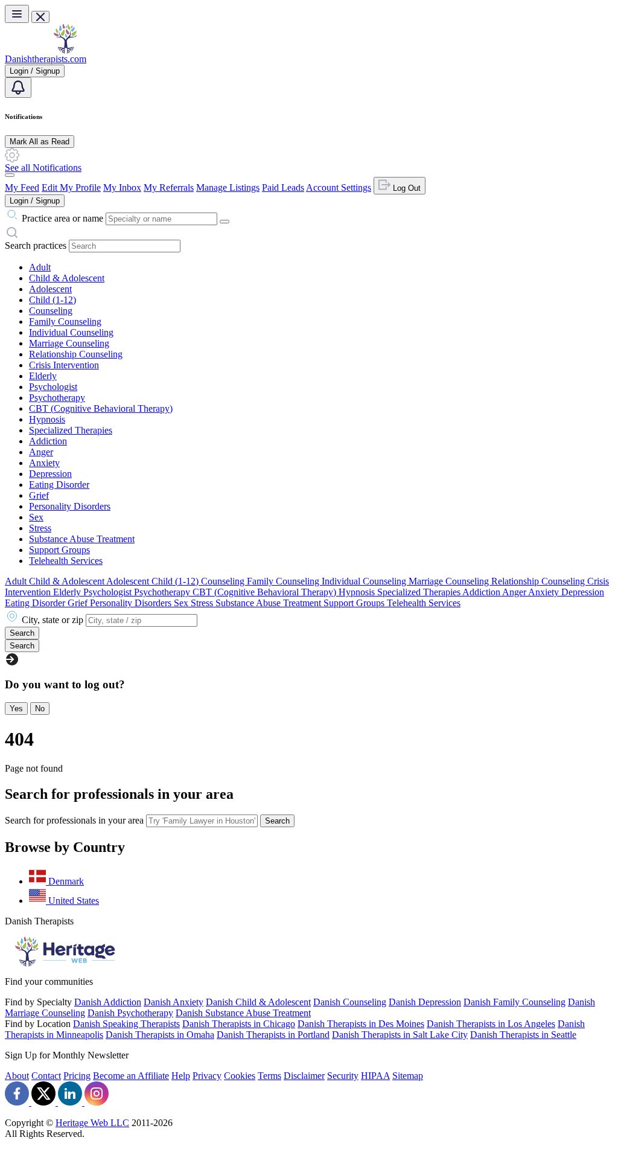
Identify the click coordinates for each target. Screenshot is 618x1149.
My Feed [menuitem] (22, 187)
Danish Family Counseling (514, 1002)
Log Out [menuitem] (405, 188)
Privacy (207, 1076)
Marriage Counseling (69, 343)
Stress (40, 528)
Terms (269, 1076)
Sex (36, 517)
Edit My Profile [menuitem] (71, 187)
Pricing (77, 1076)
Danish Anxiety (173, 1002)
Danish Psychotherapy (130, 1013)
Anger (41, 452)
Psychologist (53, 387)
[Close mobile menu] (40, 17)
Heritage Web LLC (92, 1123)
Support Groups (59, 550)
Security (342, 1076)
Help (180, 1076)
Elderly (43, 376)
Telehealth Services (66, 560)
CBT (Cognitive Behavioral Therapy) (101, 408)
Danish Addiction (107, 1002)
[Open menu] (17, 14)
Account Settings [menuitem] (338, 187)
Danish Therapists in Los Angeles (491, 1024)
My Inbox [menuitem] (122, 187)
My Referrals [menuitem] (169, 187)
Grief (39, 495)
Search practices (35, 245)
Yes (16, 708)
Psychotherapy (57, 397)
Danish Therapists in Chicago (238, 1024)
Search (277, 820)
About (17, 1076)
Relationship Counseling (76, 354)
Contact (46, 1076)
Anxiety (44, 463)
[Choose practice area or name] (224, 221)
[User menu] (9, 175)
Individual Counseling (71, 332)
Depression (50, 474)
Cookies (239, 1076)
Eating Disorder (59, 484)
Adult (40, 267)
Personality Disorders (69, 506)
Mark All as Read (39, 141)
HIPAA (375, 1076)
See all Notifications (43, 167)
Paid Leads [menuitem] (283, 187)
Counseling (50, 311)
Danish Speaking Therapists (126, 1024)
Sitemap (407, 1076)
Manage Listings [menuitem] (228, 187)
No (40, 708)
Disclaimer (304, 1076)
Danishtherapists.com (45, 59)
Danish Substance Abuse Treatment (243, 1013)
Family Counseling (65, 321)
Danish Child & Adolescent (258, 1002)
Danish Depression (425, 1002)
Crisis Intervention (64, 365)
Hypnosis (47, 419)
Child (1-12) (52, 300)
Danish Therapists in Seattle (523, 1034)
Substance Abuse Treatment (82, 539)
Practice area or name (62, 218)
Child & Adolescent (66, 278)
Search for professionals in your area (74, 820)
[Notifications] (18, 87)
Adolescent (50, 289)
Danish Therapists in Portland (273, 1034)
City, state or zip (52, 620)
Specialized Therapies (70, 430)
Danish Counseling (349, 1002)
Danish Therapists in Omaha (160, 1034)
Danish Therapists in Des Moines (361, 1024)
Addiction (48, 441)
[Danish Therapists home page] (65, 50)
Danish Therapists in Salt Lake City (400, 1034)
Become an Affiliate (131, 1076)
